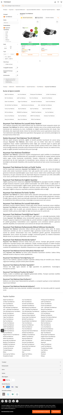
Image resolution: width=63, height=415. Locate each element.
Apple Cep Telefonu (27, 354)
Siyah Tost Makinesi (46, 108)
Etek (23, 352)
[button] (10, 14)
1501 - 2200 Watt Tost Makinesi (45, 105)
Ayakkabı (43, 352)
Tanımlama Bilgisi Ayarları (7, 411)
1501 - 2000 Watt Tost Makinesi (30, 309)
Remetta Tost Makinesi (47, 330)
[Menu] (2, 2)
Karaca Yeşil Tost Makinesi (28, 346)
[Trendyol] (7, 2)
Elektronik (11, 86)
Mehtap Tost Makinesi (46, 315)
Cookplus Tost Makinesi (47, 319)
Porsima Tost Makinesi (28, 342)
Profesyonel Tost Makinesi (36, 94)
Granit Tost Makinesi (50, 101)
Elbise (4, 352)
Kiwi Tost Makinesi (22, 115)
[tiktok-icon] (6, 401)
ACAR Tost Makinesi (8, 336)
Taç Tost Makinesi (7, 332)
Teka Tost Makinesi (27, 323)
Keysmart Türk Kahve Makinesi (49, 317)
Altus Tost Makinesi (46, 325)
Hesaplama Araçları (8, 356)
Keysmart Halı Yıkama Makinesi (30, 330)
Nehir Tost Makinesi (27, 340)
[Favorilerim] (58, 2)
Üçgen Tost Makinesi (22, 101)
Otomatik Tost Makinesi (36, 101)
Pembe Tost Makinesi (8, 323)
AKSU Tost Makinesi (27, 327)
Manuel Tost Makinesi (46, 309)
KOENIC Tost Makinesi (46, 321)
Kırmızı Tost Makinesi (9, 115)
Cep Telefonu (44, 350)
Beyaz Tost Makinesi (22, 119)
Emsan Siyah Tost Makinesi (29, 317)
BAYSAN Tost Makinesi (27, 319)
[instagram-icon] (2, 401)
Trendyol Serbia (26, 350)
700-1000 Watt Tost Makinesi (11, 105)
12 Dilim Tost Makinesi (51, 94)
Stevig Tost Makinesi (9, 119)
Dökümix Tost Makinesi (28, 313)
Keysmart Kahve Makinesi (28, 315)
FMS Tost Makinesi (9, 112)
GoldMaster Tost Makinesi (47, 311)
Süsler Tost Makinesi (9, 101)
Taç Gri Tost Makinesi (8, 329)
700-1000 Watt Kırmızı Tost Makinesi (12, 311)
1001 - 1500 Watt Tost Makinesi (11, 309)
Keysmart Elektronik (27, 338)
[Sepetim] (61, 2)
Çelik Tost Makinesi (21, 98)
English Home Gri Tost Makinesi (11, 334)
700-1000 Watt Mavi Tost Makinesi (30, 311)
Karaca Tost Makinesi (8, 325)
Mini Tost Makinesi (9, 98)
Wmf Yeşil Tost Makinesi (28, 344)
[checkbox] (5, 47)
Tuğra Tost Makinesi (8, 317)
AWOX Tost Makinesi (8, 338)
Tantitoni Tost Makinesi (47, 338)
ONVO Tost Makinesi (46, 340)
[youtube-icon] (10, 401)
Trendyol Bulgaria (7, 350)
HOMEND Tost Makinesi (9, 344)
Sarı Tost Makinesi (49, 112)
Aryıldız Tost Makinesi (8, 315)
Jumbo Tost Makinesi (8, 346)
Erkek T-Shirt (25, 356)
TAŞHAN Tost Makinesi (36, 112)
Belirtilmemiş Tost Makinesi (28, 105)
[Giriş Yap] (55, 2)
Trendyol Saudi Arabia (46, 348)
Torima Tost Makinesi (9, 108)
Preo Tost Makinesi (27, 329)
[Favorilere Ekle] (37, 22)
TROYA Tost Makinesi (35, 119)
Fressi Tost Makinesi (8, 319)
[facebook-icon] (13, 401)
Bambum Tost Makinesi (9, 342)
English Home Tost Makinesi (48, 336)
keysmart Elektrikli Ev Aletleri (33, 9)
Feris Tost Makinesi (34, 98)
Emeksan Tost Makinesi (49, 115)
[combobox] (52, 18)
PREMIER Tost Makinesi (22, 112)
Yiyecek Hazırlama (31, 86)
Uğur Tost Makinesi (46, 332)
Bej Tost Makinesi (22, 108)
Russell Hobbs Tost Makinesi (29, 321)
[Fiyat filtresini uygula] (17, 54)
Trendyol (5, 9)
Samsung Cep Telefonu (9, 354)
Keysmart (43, 342)
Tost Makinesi (40, 86)
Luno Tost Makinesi (46, 327)
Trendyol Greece (26, 348)
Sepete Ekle (30, 54)
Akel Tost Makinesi (8, 321)
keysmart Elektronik (20, 9)
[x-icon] (17, 401)
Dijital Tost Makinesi (9, 94)
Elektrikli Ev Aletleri (20, 86)
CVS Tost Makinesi (45, 313)
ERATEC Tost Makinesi (27, 336)
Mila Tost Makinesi (45, 323)
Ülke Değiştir (5, 377)
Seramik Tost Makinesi (47, 98)
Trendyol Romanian (8, 348)
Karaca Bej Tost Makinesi (9, 340)
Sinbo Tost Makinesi (46, 344)
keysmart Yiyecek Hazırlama (48, 9)
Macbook (43, 354)
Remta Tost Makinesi (8, 313)
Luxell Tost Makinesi (46, 346)
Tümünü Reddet (56, 411)
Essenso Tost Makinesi (28, 325)
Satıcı (3, 369)
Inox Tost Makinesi (22, 94)
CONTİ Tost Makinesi (8, 327)
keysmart (11, 9)
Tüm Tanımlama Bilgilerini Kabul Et (41, 411)
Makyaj (43, 356)
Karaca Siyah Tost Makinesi (48, 334)
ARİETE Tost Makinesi (35, 115)
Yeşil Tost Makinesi (34, 108)
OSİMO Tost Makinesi (8, 330)
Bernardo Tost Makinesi (47, 329)
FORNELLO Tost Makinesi (28, 334)
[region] (31, 409)
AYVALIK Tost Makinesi (28, 332)
